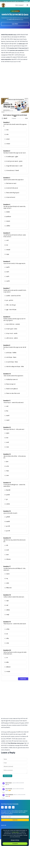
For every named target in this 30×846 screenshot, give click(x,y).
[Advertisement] (15, 80)
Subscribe (15, 819)
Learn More (15, 24)
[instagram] (6, 807)
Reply (3, 786)
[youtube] (9, 807)
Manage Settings (15, 840)
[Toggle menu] (27, 5)
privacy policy (15, 832)
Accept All (15, 843)
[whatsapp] (13, 807)
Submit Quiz (23, 678)
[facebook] (2, 807)
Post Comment (7, 775)
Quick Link (3, 825)
